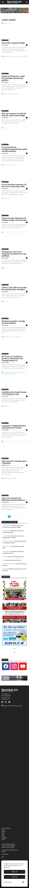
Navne (3, 836)
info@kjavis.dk (5, 699)
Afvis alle (14, 877)
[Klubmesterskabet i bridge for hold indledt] (14, 310)
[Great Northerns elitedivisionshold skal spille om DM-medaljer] (14, 136)
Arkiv (3, 857)
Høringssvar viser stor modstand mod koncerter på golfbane (14, 254)
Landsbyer (4, 838)
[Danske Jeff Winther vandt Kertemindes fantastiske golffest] (14, 65)
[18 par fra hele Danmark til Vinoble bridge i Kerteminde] (14, 207)
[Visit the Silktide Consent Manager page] (23, 882)
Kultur (3, 833)
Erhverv (3, 831)
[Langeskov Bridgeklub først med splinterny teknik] (14, 414)
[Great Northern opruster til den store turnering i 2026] (14, 173)
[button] (26, 2)
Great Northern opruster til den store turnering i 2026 (14, 186)
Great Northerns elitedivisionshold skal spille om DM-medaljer (14, 149)
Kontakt (4, 851)
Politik (3, 830)
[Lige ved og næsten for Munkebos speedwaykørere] (14, 487)
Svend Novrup (5, 45)
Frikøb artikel (5, 854)
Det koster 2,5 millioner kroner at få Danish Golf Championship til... (12, 358)
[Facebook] (6, 666)
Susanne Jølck (5, 257)
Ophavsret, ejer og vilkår (8, 847)
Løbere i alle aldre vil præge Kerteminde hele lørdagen (14, 288)
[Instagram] (14, 666)
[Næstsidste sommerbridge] (14, 31)
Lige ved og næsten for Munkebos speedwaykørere (13, 499)
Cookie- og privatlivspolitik (8, 845)
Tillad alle (14, 872)
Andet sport (5, 40)
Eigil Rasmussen (5, 465)
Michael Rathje (5, 362)
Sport (8, 17)
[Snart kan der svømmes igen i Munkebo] (14, 450)
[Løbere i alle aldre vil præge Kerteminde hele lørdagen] (14, 276)
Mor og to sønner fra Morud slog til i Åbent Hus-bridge (14, 115)
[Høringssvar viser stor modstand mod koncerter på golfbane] (14, 240)
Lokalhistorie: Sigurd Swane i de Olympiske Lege (14, 393)
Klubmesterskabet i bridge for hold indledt (13, 322)
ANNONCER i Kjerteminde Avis (10, 850)
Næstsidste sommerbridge (13, 43)
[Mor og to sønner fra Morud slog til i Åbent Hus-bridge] (14, 102)
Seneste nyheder (6, 828)
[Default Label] (23, 666)
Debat (3, 839)
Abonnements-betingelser (8, 844)
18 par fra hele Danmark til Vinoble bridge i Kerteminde (14, 219)
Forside (3, 17)
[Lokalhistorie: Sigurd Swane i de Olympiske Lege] (14, 381)
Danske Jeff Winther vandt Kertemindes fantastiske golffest (13, 78)
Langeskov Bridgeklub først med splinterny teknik (14, 427)
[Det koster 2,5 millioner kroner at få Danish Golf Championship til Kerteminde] (14, 345)
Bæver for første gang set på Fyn (16, 556)
